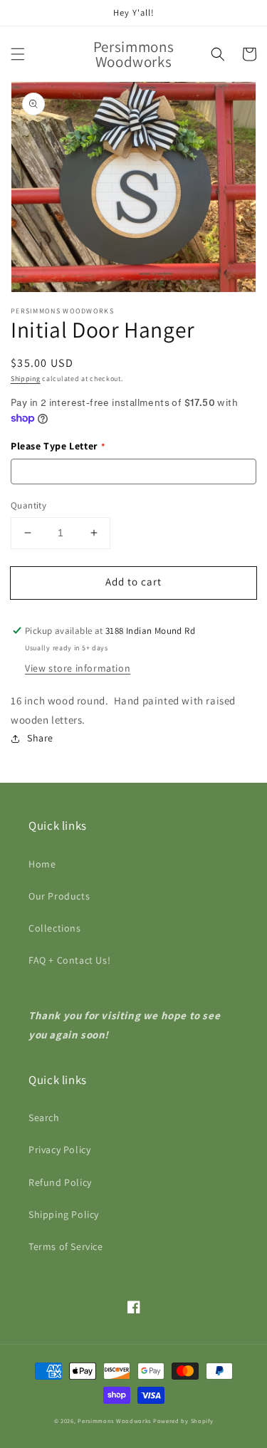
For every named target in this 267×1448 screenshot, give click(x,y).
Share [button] (40, 737)
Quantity (28, 505)
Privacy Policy (59, 1149)
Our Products (59, 896)
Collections (54, 928)
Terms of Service (65, 1246)
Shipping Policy (63, 1214)
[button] (17, 54)
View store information (77, 668)
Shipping (26, 378)
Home (42, 864)
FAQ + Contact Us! (69, 960)
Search (44, 1117)
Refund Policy (60, 1182)
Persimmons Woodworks (114, 1420)
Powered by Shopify (183, 1420)
